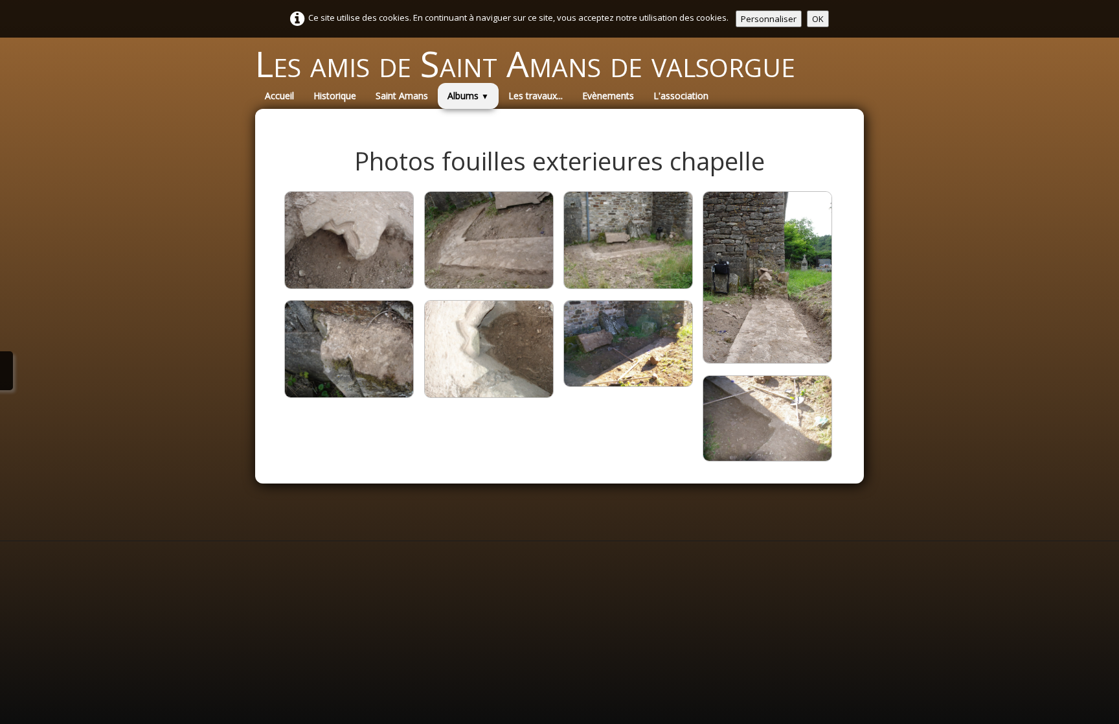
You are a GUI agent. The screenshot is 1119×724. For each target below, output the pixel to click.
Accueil (279, 95)
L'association (680, 95)
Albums (468, 95)
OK (818, 19)
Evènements (608, 95)
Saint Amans (402, 95)
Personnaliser (769, 19)
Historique (334, 95)
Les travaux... (535, 95)
